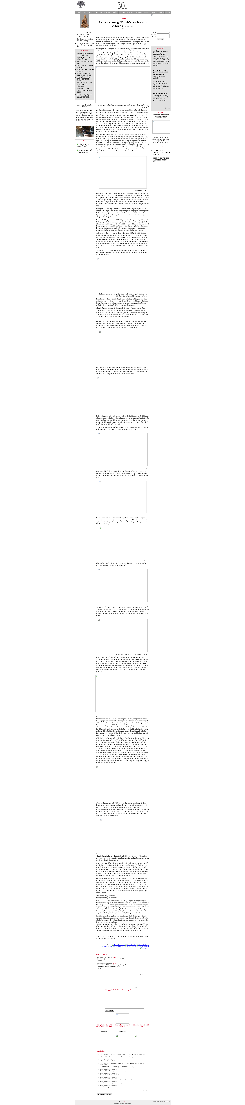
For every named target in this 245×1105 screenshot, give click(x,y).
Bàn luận (154, 12)
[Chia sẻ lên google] (143, 945)
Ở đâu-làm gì (138, 12)
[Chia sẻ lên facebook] (118, 945)
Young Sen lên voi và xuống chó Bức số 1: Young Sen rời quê (108, 1086)
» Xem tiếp (167, 108)
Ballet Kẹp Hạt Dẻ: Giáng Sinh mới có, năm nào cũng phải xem (116, 1054)
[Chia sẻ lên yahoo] (107, 946)
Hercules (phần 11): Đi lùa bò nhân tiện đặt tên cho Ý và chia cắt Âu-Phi (85, 34)
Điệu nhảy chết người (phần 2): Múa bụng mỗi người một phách (108, 1060)
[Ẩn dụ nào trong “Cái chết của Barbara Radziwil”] (84, 139)
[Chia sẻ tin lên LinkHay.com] (120, 946)
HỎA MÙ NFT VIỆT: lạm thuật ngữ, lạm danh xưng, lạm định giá (117, 1057)
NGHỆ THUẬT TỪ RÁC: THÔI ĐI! (84, 151)
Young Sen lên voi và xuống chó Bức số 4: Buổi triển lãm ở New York (109, 1074)
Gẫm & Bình (99, 12)
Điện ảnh (114, 12)
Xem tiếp (160, 147)
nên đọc (84, 141)
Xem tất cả (142, 975)
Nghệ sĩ (91, 12)
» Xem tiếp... (144, 1090)
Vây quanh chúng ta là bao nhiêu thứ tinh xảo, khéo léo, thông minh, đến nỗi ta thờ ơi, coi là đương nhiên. (160, 140)
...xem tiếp (99, 960)
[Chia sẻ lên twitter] (130, 945)
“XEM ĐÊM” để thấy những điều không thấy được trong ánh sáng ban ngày (119, 1063)
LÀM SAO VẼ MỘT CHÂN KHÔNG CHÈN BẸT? (84, 90)
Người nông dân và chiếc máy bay (122, 1025)
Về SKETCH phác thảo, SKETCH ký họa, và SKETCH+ (114, 1067)
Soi (125, 1102)
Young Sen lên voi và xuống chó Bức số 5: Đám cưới (108, 1070)
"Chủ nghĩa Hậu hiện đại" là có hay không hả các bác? (104, 1025)
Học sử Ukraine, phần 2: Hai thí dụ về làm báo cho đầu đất (85, 45)
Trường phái (146, 12)
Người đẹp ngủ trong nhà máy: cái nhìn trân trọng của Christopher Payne (161, 116)
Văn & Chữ (168, 12)
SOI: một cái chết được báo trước (141, 1025)
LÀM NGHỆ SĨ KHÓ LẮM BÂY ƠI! (84, 58)
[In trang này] (144, 948)
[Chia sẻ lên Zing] (134, 946)
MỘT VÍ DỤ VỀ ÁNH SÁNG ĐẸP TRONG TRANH (84, 79)
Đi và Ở (79, 12)
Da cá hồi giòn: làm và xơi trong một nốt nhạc (85, 54)
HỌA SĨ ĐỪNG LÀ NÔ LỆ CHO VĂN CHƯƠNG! (84, 84)
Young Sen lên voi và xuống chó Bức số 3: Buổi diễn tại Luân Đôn (108, 1078)
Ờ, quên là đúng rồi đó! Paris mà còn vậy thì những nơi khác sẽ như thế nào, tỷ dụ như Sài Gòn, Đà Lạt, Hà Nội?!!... (161, 58)
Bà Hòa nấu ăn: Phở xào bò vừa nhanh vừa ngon (85, 40)
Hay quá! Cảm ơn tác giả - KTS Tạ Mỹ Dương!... (161, 97)
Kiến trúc (122, 12)
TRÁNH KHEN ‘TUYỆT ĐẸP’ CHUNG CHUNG (85, 74)
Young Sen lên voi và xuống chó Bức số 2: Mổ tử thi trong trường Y (109, 1082)
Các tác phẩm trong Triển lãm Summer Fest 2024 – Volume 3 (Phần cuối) (84, 96)
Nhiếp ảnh (107, 12)
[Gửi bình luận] (144, 946)
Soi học (161, 12)
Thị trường (130, 12)
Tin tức (85, 12)
